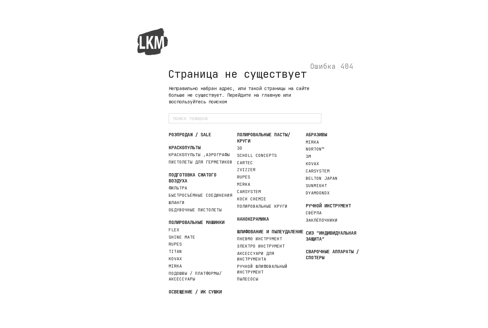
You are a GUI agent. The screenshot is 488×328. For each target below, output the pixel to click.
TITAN (175, 251)
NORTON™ (315, 149)
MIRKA (175, 266)
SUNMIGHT (316, 185)
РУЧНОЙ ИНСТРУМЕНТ (328, 206)
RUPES (175, 244)
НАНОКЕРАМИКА (253, 219)
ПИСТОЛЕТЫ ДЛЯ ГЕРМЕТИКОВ (200, 162)
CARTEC (245, 162)
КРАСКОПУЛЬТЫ (185, 148)
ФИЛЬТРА (178, 188)
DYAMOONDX (318, 193)
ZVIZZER (246, 169)
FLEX (174, 230)
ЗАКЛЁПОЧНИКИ (322, 220)
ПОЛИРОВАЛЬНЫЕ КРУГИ (262, 206)
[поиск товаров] (316, 118)
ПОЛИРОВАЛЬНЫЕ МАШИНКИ (196, 222)
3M (308, 156)
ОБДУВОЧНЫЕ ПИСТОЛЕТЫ (195, 210)
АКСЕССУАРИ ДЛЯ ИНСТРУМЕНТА (255, 256)
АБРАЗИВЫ (316, 135)
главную (271, 95)
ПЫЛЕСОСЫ (247, 279)
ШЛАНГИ (177, 202)
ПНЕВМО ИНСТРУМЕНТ (259, 239)
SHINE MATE (182, 237)
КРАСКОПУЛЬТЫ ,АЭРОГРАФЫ (199, 155)
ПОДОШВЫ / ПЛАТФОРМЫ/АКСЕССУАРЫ (195, 276)
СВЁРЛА (314, 213)
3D (239, 148)
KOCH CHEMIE (251, 199)
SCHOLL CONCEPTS (257, 155)
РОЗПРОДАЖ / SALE (190, 135)
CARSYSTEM (249, 191)
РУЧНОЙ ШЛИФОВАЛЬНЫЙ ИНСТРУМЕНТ (262, 269)
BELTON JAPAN (322, 178)
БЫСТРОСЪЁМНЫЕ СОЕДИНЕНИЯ (200, 195)
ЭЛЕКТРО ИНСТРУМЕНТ (261, 246)
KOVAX (175, 259)
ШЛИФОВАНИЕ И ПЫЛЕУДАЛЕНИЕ (270, 232)
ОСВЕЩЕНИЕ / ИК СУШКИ (195, 292)
